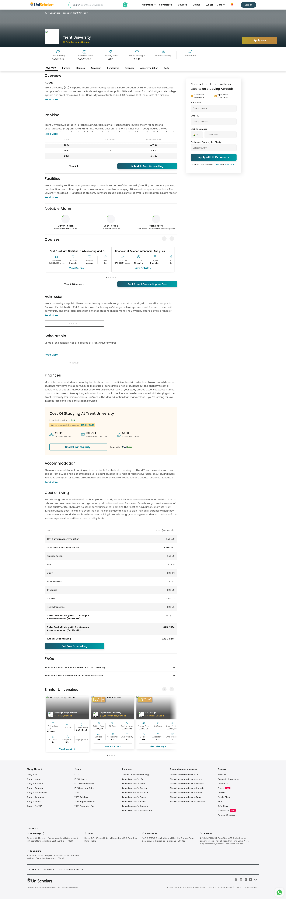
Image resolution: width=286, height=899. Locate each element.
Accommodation (149, 68)
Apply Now (259, 40)
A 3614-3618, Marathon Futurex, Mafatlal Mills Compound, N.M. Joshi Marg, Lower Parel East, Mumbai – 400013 (52, 839)
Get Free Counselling (74, 646)
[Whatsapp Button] (279, 892)
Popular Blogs (224, 797)
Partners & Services (226, 815)
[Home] (46, 12)
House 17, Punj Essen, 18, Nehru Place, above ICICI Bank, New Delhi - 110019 (110, 839)
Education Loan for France (134, 797)
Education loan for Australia (135, 792)
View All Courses (73, 284)
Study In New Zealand (37, 792)
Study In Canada (35, 788)
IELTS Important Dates (84, 788)
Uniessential (223, 810)
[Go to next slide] (172, 238)
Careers (221, 792)
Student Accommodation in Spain (185, 797)
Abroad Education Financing (135, 774)
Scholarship (113, 68)
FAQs (166, 68)
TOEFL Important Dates (84, 801)
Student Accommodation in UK (184, 774)
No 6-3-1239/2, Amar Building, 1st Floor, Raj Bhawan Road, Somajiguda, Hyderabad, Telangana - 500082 (168, 839)
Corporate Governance (228, 779)
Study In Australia (35, 783)
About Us (222, 774)
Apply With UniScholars (212, 157)
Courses (80, 68)
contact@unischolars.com (71, 869)
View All (73, 166)
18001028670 (49, 869)
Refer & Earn (223, 806)
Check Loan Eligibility (77, 447)
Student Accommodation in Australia (187, 783)
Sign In (248, 5)
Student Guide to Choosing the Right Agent (185, 887)
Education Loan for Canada (135, 806)
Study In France (34, 801)
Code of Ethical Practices (220, 887)
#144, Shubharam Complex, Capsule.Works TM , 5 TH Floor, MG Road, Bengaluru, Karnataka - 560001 (53, 856)
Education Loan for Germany (135, 788)
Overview (51, 67)
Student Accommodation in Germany (187, 801)
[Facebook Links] (236, 879)
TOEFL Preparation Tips (84, 806)
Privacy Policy (230, 164)
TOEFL (76, 792)
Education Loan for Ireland (134, 801)
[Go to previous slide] (164, 238)
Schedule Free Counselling (147, 166)
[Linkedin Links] (250, 879)
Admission (96, 68)
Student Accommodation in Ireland (186, 779)
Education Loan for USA (132, 779)
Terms (218, 164)
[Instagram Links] (241, 879)
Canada (67, 13)
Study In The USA (34, 806)
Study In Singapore (35, 797)
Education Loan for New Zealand (137, 810)
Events (209, 4)
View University (66, 749)
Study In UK (32, 774)
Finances (129, 68)
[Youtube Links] (255, 879)
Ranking (66, 68)
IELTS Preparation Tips (84, 783)
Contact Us (223, 783)
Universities (55, 13)
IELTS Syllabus (80, 779)
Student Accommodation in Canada (187, 788)
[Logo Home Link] (39, 882)
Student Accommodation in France (186, 792)
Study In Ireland (34, 779)
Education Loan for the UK (133, 783)
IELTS (76, 774)
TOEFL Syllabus (81, 797)
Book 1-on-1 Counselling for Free (147, 284)
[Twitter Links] (246, 879)
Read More (51, 99)
